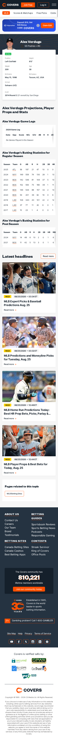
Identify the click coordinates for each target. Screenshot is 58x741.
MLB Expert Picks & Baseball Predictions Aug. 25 (22, 303)
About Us (12, 514)
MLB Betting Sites (14, 493)
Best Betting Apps (15, 554)
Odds (53, 13)
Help (20, 633)
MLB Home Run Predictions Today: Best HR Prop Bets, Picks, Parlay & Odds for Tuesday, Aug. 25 (26, 411)
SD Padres (30, 46)
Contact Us (11, 520)
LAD (14, 200)
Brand (8, 531)
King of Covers (40, 550)
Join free (28, 5)
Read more (49, 256)
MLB (6, 13)
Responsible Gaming (43, 535)
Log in (43, 5)
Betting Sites (15, 541)
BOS (14, 180)
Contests (39, 541)
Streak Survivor (40, 547)
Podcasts (36, 531)
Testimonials (12, 534)
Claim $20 (47, 25)
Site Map (11, 633)
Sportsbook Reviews (43, 524)
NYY (14, 174)
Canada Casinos (14, 550)
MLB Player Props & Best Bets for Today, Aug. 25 (25, 466)
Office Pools (38, 554)
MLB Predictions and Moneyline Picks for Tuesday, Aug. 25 (29, 357)
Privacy (28, 633)
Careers (9, 523)
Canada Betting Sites (17, 547)
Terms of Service (42, 633)
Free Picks (42, 13)
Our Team (10, 527)
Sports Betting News (43, 528)
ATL (14, 169)
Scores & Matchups (23, 13)
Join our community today (29, 589)
